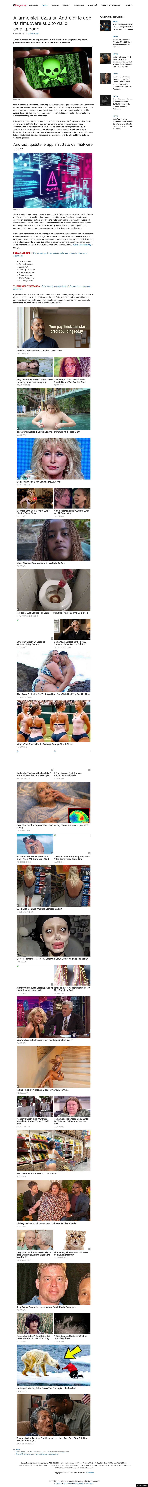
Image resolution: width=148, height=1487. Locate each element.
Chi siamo (58, 1483)
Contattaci (90, 1473)
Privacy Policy (78, 1483)
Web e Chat (79, 5)
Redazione (67, 1483)
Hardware (33, 5)
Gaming (55, 5)
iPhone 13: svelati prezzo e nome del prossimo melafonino (37, 1454)
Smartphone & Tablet (111, 5)
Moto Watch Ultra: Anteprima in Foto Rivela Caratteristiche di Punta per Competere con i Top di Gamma (122, 124)
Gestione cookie (142, 1485)
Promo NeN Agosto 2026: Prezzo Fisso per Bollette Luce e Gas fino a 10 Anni (123, 26)
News (44, 5)
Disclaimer (90, 1483)
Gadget (66, 5)
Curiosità (92, 5)
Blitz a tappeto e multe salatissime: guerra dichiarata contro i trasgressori (42, 1452)
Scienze (129, 5)
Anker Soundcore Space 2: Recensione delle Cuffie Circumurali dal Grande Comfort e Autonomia (122, 104)
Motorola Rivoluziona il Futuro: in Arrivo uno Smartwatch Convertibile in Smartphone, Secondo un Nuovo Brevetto (123, 62)
